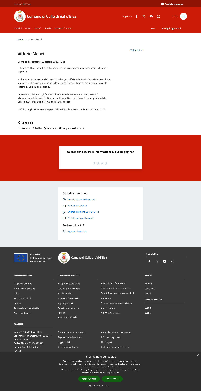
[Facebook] (135, 16)
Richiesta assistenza (68, 347)
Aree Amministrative (24, 288)
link (117, 372)
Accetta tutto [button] (89, 379)
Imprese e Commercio (68, 298)
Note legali (106, 342)
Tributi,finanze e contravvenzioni (117, 293)
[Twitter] (143, 16)
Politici (17, 303)
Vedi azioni (135, 50)
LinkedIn (79, 128)
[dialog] (100, 371)
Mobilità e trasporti (67, 317)
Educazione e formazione (113, 283)
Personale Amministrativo (27, 308)
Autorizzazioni (108, 308)
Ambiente (106, 298)
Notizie (148, 283)
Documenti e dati (22, 313)
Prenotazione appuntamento (72, 332)
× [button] (198, 355)
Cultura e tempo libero (69, 288)
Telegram (66, 128)
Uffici (16, 293)
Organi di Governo (23, 283)
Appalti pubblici (65, 303)
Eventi (148, 312)
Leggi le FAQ (64, 342)
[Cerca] (183, 16)
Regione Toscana (22, 4)
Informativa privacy (111, 337)
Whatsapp (52, 128)
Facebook (25, 128)
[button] (100, 385)
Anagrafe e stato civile (69, 283)
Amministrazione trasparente (116, 332)
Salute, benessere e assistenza (116, 303)
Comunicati (150, 288)
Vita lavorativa (65, 293)
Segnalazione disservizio (70, 337)
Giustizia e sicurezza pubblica (115, 288)
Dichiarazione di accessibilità (115, 347)
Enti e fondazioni (22, 298)
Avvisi (148, 293)
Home (20, 39)
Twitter (38, 128)
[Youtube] (150, 16)
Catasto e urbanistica (68, 308)
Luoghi (148, 307)
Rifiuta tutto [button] (112, 378)
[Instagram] (157, 16)
